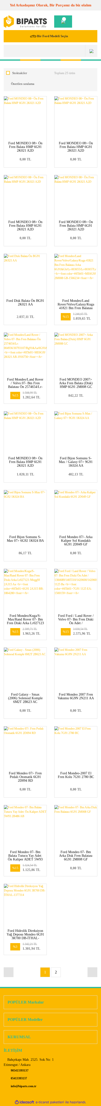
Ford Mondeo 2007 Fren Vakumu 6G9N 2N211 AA (76, 696)
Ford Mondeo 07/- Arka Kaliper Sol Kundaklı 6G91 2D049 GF (75, 540)
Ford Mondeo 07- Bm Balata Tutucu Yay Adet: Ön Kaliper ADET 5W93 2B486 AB (25, 857)
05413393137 (18, 1078)
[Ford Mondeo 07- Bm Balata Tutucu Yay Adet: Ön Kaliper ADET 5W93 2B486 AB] (25, 826)
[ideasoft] (24, 1102)
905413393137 (19, 1070)
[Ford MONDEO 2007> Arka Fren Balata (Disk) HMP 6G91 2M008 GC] (75, 354)
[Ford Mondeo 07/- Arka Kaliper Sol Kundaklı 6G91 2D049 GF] (75, 511)
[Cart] (63, 21)
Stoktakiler (19, 73)
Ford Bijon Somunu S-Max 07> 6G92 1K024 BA (25, 538)
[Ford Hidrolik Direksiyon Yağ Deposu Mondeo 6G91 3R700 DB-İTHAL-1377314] (25, 905)
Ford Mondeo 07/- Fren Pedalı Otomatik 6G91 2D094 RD (25, 776)
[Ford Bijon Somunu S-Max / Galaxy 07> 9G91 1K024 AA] (75, 432)
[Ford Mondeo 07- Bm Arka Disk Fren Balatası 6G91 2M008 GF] (75, 826)
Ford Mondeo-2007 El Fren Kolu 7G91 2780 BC (76, 775)
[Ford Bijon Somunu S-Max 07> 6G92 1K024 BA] (25, 511)
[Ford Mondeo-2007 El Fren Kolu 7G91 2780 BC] (75, 747)
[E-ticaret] (50, 1102)
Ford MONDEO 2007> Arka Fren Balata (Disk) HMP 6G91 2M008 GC (76, 383)
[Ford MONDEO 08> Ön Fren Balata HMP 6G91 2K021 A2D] (25, 117)
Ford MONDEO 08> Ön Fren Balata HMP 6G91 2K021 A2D (25, 146)
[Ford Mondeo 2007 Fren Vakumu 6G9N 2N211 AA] (75, 669)
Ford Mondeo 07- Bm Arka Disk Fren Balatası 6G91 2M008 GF (75, 855)
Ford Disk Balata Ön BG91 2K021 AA (25, 302)
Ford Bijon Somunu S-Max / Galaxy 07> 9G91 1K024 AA (76, 461)
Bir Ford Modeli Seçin (52, 36)
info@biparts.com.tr (23, 1086)
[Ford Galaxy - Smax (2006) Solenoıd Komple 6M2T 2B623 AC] (25, 669)
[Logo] (25, 21)
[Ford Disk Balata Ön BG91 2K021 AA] (25, 275)
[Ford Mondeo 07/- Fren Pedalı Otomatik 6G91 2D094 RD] (25, 747)
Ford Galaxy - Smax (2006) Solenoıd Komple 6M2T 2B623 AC (25, 698)
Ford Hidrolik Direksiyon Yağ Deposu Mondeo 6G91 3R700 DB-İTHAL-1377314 (25, 936)
